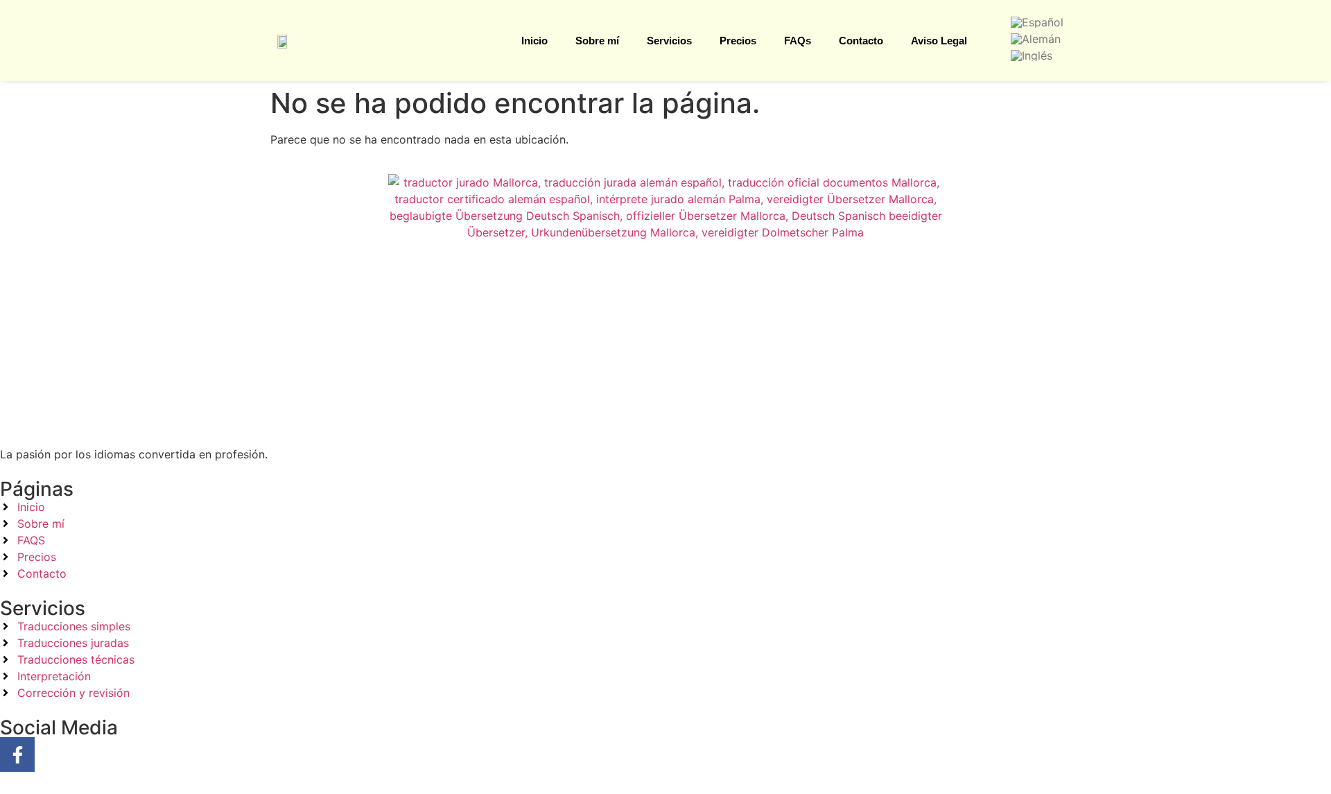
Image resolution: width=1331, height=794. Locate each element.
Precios (738, 40)
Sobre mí (597, 40)
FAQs (797, 40)
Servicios (669, 40)
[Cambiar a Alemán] (1035, 38)
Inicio (534, 40)
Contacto (861, 40)
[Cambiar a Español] (1037, 21)
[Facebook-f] (17, 754)
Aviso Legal (939, 40)
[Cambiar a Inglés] (1031, 55)
